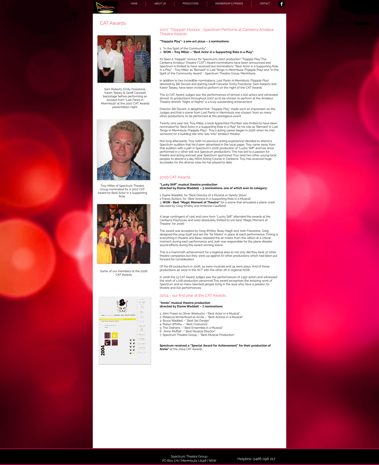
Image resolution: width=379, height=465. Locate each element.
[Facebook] (281, 3)
